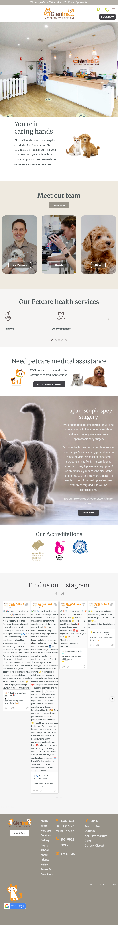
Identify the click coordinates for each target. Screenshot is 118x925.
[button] (113, 10)
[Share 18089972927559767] (112, 645)
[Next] (108, 318)
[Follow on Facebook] (56, 594)
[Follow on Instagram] (62, 594)
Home (44, 820)
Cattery (45, 840)
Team (44, 825)
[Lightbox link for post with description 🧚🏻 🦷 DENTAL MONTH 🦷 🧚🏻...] (73, 629)
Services (46, 835)
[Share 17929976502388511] (55, 791)
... (17, 703)
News (44, 854)
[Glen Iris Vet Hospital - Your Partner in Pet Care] (59, 13)
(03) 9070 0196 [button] (7, 807)
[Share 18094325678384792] (84, 667)
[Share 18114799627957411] (27, 708)
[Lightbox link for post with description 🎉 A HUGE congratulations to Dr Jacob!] (16, 650)
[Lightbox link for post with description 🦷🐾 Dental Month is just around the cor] (45, 691)
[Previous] (10, 318)
